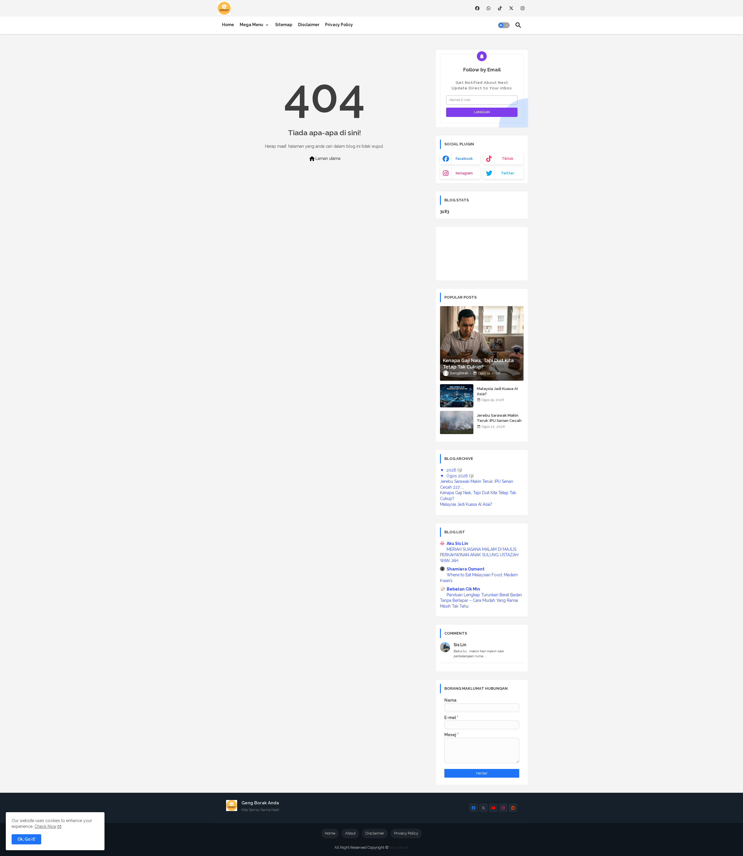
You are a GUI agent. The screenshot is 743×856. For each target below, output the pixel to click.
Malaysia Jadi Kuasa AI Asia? (497, 391)
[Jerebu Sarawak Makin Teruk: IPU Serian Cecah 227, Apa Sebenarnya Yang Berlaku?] (456, 422)
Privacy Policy (339, 24)
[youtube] (493, 808)
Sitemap (283, 24)
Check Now (45, 826)
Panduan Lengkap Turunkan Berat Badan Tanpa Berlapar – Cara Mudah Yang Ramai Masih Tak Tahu (481, 600)
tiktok (507, 159)
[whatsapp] (488, 8)
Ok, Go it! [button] (26, 839)
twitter (507, 173)
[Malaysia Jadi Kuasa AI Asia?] (456, 395)
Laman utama (324, 158)
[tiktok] (500, 8)
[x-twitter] (511, 8)
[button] (504, 25)
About (350, 833)
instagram (464, 173)
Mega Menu (251, 24)
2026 (451, 470)
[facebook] (477, 8)
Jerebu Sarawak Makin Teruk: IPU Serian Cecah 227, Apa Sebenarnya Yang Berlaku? (499, 423)
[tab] (228, 25)
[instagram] (522, 8)
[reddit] (513, 808)
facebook (464, 159)
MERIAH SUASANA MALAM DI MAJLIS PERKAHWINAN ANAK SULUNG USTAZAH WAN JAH (479, 555)
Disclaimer (308, 24)
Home (228, 24)
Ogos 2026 (457, 476)
